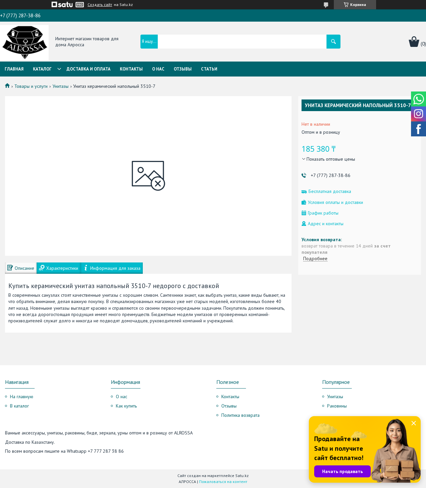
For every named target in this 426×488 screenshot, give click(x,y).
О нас (158, 69)
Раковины (337, 406)
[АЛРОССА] (24, 42)
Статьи (209, 69)
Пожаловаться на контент (223, 481)
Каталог (42, 69)
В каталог (19, 406)
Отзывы (183, 69)
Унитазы (61, 86)
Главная (14, 69)
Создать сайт (100, 4)
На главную (21, 397)
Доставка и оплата (88, 69)
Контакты (131, 69)
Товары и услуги (31, 86)
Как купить (126, 406)
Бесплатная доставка (330, 191)
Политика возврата (240, 415)
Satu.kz (242, 475)
